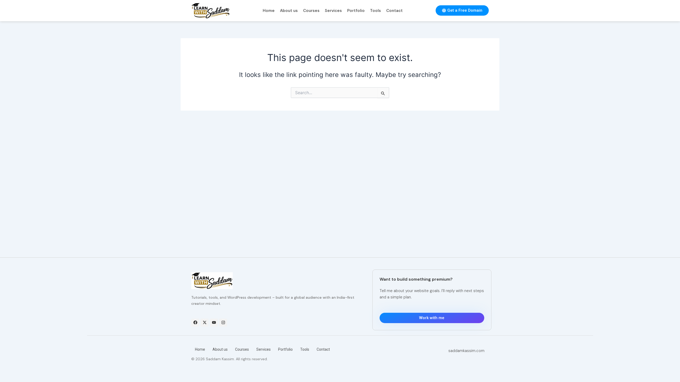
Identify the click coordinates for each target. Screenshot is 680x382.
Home (269, 10)
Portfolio (356, 10)
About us (289, 10)
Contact (394, 10)
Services (333, 10)
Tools (375, 10)
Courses (311, 10)
